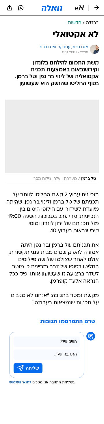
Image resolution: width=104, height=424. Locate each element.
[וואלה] (52, 8)
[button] (79, 7)
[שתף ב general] (9, 8)
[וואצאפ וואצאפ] (21, 8)
